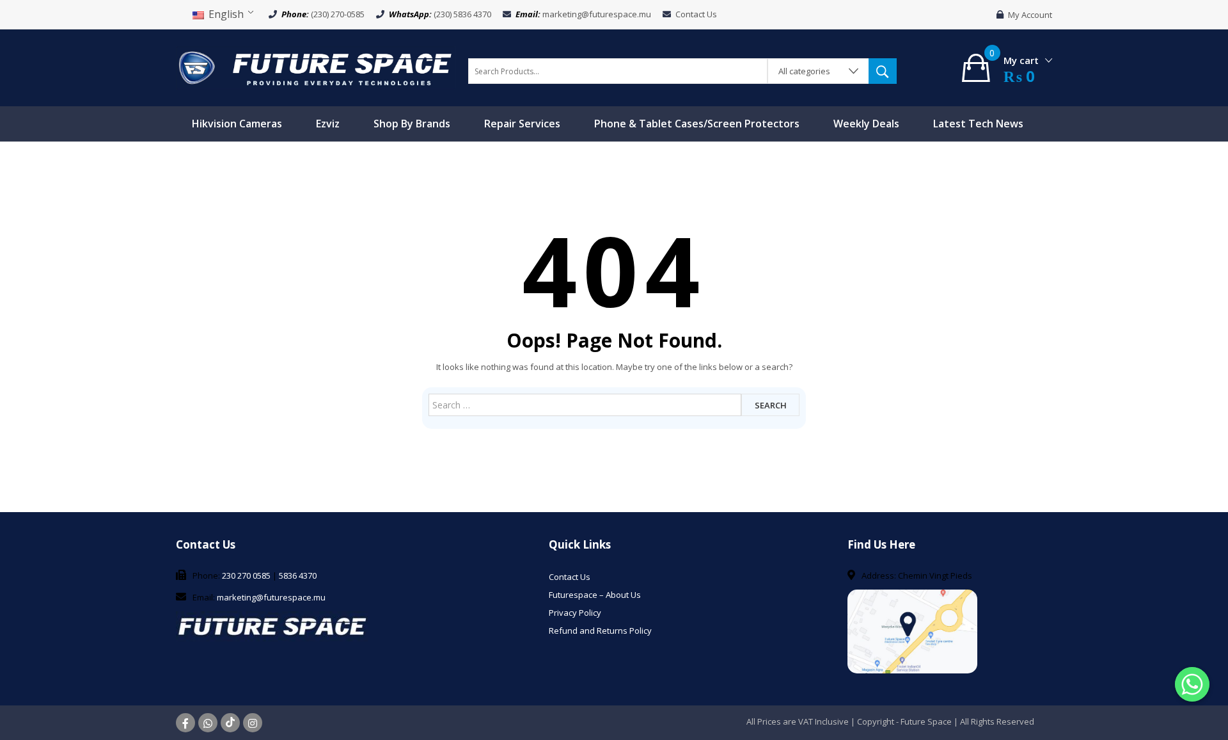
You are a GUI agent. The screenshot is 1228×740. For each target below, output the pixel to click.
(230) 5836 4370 (462, 14)
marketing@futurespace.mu (596, 14)
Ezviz (328, 124)
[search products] (883, 71)
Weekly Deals (866, 124)
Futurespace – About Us (595, 594)
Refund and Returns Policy (600, 630)
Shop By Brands (412, 124)
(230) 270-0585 (338, 14)
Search (771, 405)
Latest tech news (978, 124)
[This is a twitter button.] (207, 722)
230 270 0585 (246, 575)
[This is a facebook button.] (185, 722)
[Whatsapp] (1192, 684)
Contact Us (696, 14)
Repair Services (522, 124)
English (225, 14)
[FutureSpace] (315, 66)
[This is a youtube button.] (230, 722)
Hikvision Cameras (237, 124)
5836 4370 (298, 575)
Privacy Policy (575, 612)
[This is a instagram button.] (252, 722)
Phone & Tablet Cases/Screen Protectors (696, 124)
